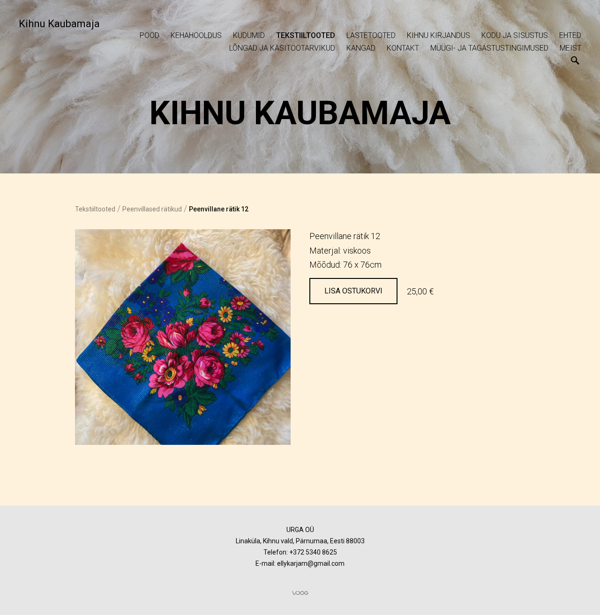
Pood (149, 35)
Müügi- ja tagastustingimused (489, 48)
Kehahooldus (196, 35)
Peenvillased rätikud (152, 209)
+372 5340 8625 (313, 552)
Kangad (360, 48)
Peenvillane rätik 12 (218, 209)
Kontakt (403, 48)
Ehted (570, 35)
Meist (570, 48)
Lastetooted (371, 35)
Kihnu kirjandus (438, 35)
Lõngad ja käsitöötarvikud (282, 48)
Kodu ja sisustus (514, 35)
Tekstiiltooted (305, 35)
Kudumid (249, 35)
